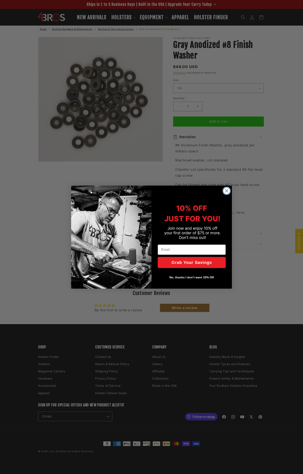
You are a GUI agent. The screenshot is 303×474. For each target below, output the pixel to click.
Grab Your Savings (191, 262)
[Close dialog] (226, 190)
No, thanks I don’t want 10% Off (191, 277)
